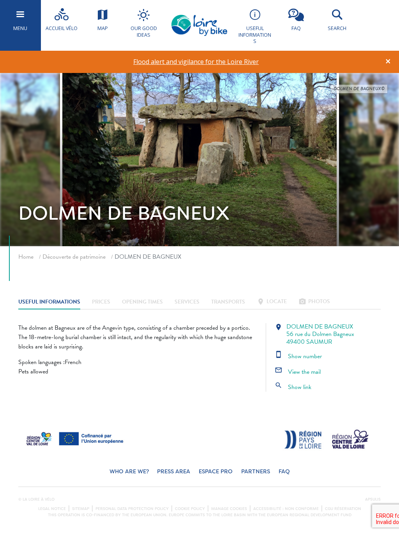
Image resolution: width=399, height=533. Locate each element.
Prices (101, 302)
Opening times (142, 302)
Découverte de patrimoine (74, 256)
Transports (228, 302)
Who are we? (129, 471)
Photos (314, 302)
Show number (298, 356)
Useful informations (49, 302)
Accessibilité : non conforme (286, 508)
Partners (255, 471)
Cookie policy (190, 508)
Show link (293, 387)
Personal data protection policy (132, 508)
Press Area (173, 471)
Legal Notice (52, 508)
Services (187, 302)
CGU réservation (343, 508)
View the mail (298, 372)
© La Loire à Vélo (36, 499)
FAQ (284, 471)
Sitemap (80, 508)
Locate (272, 302)
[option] (196, 62)
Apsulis (373, 499)
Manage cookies (229, 508)
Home (26, 256)
